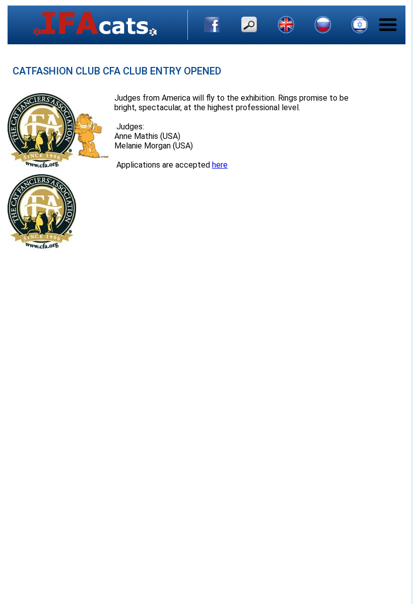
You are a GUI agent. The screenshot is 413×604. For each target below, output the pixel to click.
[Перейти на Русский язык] (322, 25)
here (220, 165)
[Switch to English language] (286, 25)
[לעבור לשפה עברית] (359, 25)
